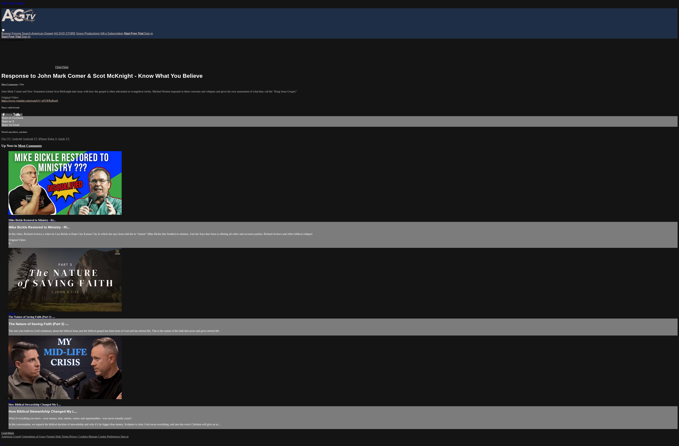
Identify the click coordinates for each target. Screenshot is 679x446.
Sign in (148, 33)
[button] (3, 30)
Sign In (26, 36)
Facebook (7, 114)
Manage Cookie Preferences (104, 436)
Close (58, 67)
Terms (65, 436)
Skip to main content (12, 2)
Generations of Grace (34, 436)
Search (26, 33)
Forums (17, 33)
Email (19, 114)
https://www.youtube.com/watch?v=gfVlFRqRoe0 (29, 100)
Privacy (74, 436)
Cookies (83, 436)
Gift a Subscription (111, 33)
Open (65, 67)
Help (59, 436)
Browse (6, 33)
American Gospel (42, 33)
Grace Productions (88, 33)
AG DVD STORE (65, 33)
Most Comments (9, 84)
